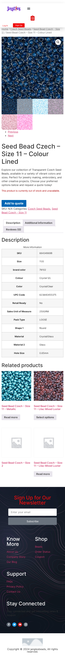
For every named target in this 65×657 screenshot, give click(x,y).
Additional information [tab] (38, 222)
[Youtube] (20, 624)
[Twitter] (14, 624)
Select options (45, 417)
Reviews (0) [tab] (13, 229)
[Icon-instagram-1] (26, 624)
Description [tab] (13, 222)
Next (11, 135)
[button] (28, 8)
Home (5, 29)
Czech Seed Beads (20, 29)
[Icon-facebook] (9, 624)
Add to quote (14, 203)
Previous (13, 131)
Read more (11, 417)
